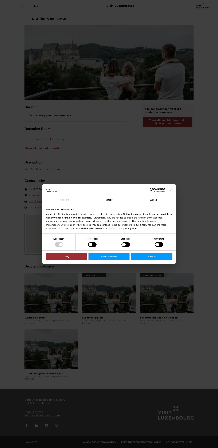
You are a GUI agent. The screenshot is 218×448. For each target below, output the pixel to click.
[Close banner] (171, 190)
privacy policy (116, 228)
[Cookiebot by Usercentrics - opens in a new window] (152, 190)
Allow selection (109, 256)
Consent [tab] (64, 199)
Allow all (151, 256)
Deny (66, 256)
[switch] (92, 244)
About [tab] (153, 199)
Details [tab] (109, 199)
